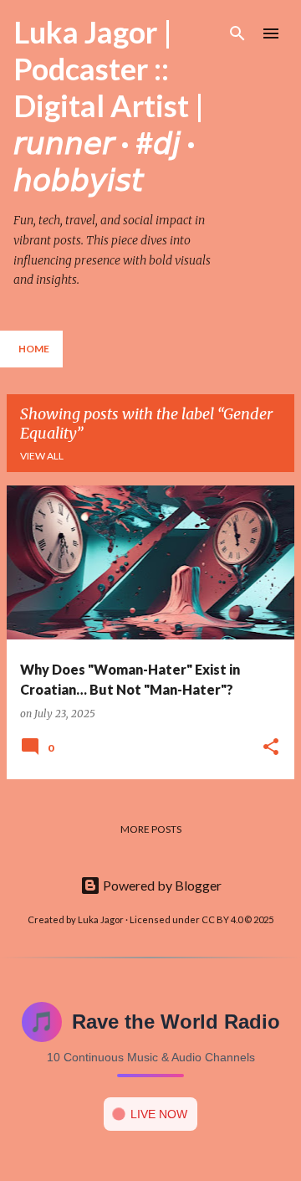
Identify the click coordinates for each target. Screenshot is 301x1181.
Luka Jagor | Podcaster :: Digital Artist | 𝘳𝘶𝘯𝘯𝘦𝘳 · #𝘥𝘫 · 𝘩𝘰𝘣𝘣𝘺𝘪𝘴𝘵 (108, 105)
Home (33, 348)
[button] (271, 748)
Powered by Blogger (161, 885)
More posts (150, 829)
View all (42, 455)
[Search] (237, 33)
